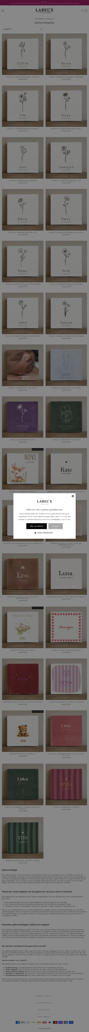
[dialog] (44, 516)
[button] (44, 532)
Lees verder (66, 519)
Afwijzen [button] (55, 526)
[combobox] (73, 496)
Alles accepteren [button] (36, 526)
